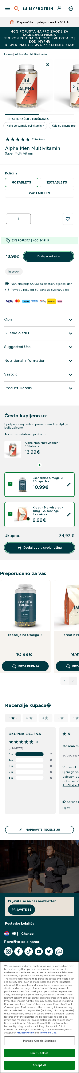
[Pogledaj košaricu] (71, 8)
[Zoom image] (47, 64)
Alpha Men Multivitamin (31, 54)
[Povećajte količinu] (26, 219)
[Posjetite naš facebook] (18, 951)
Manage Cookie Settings (39, 1040)
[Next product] (73, 681)
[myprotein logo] (38, 8)
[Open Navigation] (7, 8)
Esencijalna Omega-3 (25, 635)
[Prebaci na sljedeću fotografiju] (74, 87)
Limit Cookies (40, 1053)
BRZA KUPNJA (28, 666)
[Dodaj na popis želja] (68, 219)
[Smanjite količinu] (10, 219)
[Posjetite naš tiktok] (28, 951)
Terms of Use (47, 1032)
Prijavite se (21, 909)
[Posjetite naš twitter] (49, 951)
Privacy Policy (25, 1032)
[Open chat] (59, 951)
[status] (18, 219)
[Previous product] (64, 681)
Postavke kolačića (19, 923)
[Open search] (17, 8)
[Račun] (60, 8)
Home (8, 54)
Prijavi (66, 808)
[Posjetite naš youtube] (39, 951)
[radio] (21, 182)
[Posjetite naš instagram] (8, 951)
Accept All (39, 1065)
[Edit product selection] (69, 484)
